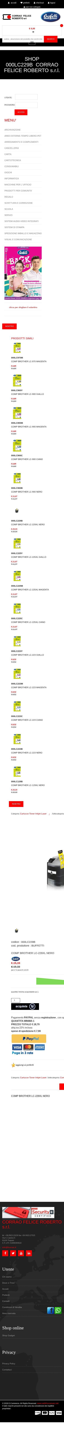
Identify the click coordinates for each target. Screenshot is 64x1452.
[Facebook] (50, 1310)
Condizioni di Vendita (12, 1307)
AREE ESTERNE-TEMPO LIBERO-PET (22, 136)
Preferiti (6, 1295)
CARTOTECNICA (12, 160)
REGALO (8, 197)
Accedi (5, 1289)
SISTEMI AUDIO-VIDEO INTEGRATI (21, 221)
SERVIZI (8, 215)
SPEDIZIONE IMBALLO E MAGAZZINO (23, 233)
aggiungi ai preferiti (25, 1065)
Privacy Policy (8, 1363)
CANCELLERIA (11, 148)
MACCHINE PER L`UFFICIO (17, 184)
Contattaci (7, 1369)
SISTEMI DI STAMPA (14, 227)
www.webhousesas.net (47, 1403)
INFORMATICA (11, 178)
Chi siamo (7, 1277)
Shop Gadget (8, 1335)
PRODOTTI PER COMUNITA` (18, 191)
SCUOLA (8, 209)
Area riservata (8, 1313)
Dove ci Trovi (8, 1283)
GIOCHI (8, 172)
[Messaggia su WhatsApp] (58, 1310)
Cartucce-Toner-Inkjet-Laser (33, 813)
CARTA (7, 154)
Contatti (6, 1301)
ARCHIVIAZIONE (12, 130)
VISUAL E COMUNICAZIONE (18, 239)
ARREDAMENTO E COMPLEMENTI (21, 142)
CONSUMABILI (11, 166)
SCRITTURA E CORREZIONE (18, 203)
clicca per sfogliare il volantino (23, 307)
